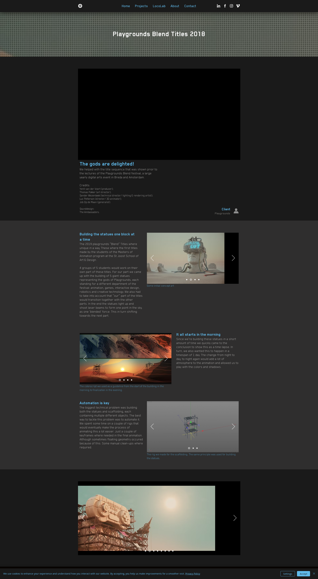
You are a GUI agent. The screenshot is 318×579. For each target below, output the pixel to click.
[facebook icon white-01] (225, 6)
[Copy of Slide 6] (169, 551)
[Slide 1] (186, 279)
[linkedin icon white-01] (218, 6)
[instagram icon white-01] (231, 6)
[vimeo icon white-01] (238, 6)
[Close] (314, 573)
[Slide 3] (195, 279)
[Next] (233, 258)
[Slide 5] (161, 551)
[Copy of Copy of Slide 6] (172, 551)
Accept (303, 573)
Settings (287, 573)
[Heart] (80, 6)
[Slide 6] (165, 551)
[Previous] (152, 258)
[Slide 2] (191, 280)
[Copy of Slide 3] (131, 380)
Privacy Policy (192, 573)
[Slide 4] (198, 279)
